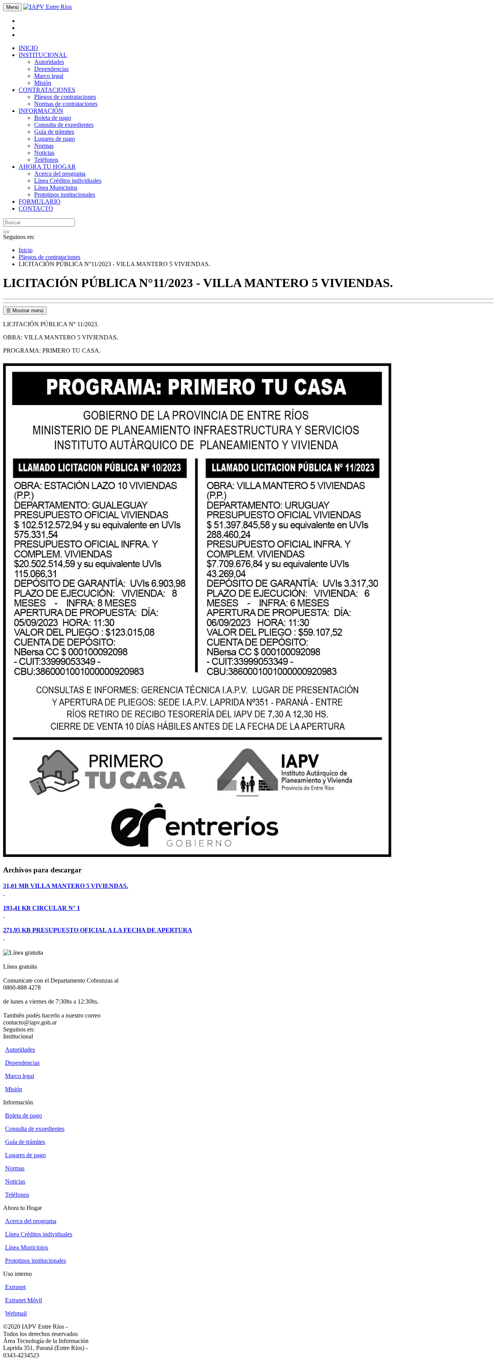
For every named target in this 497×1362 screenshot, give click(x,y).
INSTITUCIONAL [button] (43, 55)
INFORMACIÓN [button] (41, 110)
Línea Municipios (55, 187)
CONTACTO (36, 208)
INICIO (28, 48)
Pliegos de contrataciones (65, 96)
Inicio (26, 250)
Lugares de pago (54, 138)
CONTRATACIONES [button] (47, 90)
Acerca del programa (59, 173)
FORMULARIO (40, 201)
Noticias (44, 152)
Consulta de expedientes (64, 124)
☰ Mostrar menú (24, 310)
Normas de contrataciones (65, 103)
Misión (42, 83)
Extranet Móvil (23, 1300)
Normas (44, 145)
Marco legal (48, 76)
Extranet (15, 1287)
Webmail (16, 1313)
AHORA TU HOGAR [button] (47, 166)
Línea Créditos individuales (67, 180)
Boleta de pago (52, 117)
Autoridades (49, 62)
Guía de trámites (54, 131)
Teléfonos (46, 159)
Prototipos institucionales (64, 194)
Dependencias (51, 69)
